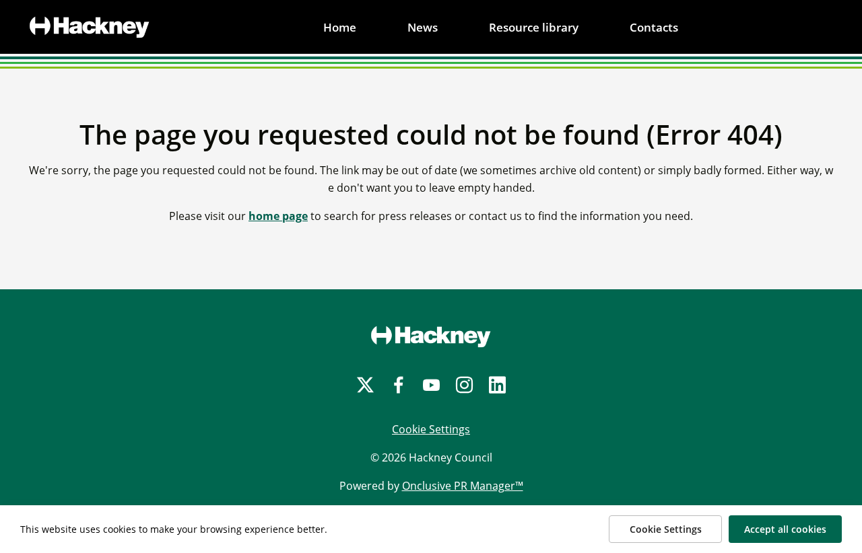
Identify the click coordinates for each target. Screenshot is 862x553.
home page (278, 216)
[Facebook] (398, 385)
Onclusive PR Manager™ (462, 485)
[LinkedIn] (497, 385)
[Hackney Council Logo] (431, 336)
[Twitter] (365, 385)
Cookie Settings (431, 429)
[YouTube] (431, 385)
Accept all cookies (785, 529)
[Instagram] (464, 385)
